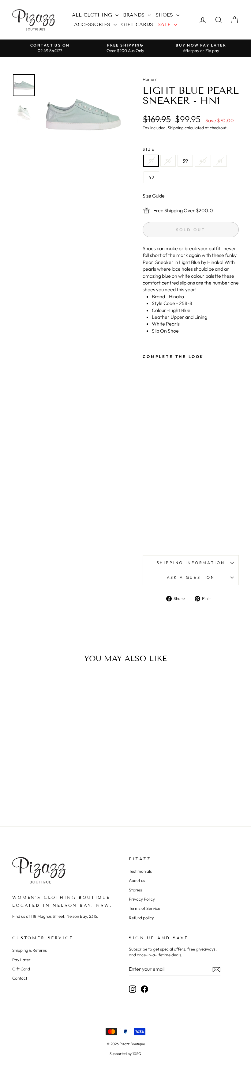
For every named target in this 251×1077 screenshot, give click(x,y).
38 (168, 161)
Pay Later (21, 959)
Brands (134, 15)
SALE (165, 24)
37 (151, 161)
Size (149, 149)
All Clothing (93, 15)
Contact (19, 978)
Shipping (176, 127)
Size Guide (154, 196)
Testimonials (140, 871)
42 (151, 177)
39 (185, 161)
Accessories (93, 24)
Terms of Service (144, 908)
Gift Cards (137, 24)
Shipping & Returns (29, 950)
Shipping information (191, 562)
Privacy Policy (142, 899)
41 (220, 161)
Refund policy (141, 918)
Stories (135, 890)
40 (203, 161)
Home (148, 79)
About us (137, 880)
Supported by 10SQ (125, 1053)
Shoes (165, 15)
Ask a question (191, 577)
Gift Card (21, 969)
